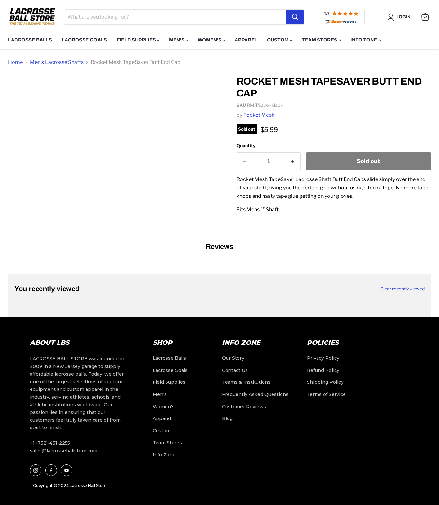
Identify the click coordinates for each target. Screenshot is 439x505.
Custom (278, 39)
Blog (227, 418)
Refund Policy (323, 370)
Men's (177, 39)
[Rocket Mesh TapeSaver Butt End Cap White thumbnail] (20, 89)
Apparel (246, 39)
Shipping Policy (325, 382)
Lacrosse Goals (84, 39)
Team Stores (320, 39)
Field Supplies (137, 39)
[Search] (295, 17)
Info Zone (364, 39)
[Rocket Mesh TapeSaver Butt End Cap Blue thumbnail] (20, 169)
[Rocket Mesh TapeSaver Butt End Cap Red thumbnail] (20, 142)
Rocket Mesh (258, 115)
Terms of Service (326, 394)
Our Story (233, 358)
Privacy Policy (323, 358)
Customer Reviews (244, 406)
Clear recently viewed (402, 288)
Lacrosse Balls (30, 39)
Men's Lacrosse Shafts (57, 62)
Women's (210, 39)
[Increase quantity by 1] (292, 161)
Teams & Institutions (246, 382)
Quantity (246, 145)
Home (15, 62)
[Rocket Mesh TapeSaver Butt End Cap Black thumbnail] (20, 115)
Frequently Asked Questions (255, 394)
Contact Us (235, 370)
